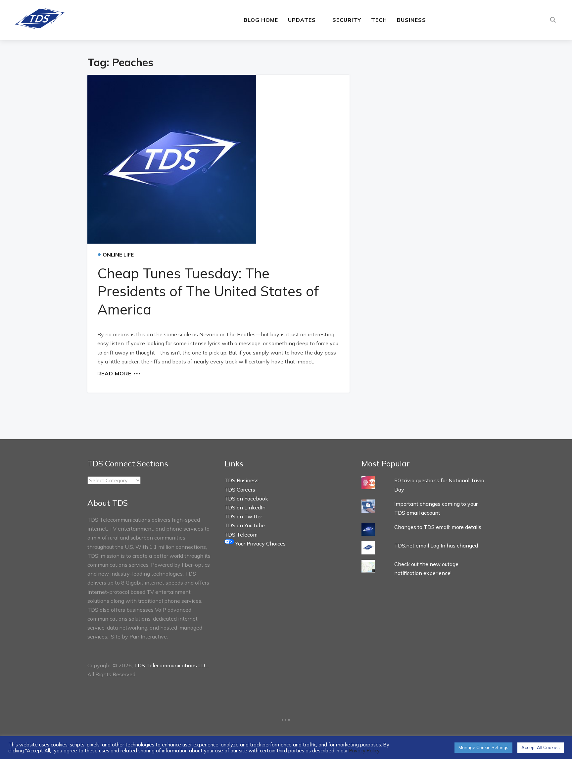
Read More (114, 373)
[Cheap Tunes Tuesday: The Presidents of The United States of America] (218, 159)
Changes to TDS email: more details (437, 527)
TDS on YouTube (244, 525)
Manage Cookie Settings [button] (483, 747)
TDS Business (241, 480)
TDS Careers (239, 489)
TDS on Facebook (246, 498)
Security (346, 20)
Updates (302, 20)
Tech (379, 20)
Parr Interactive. (148, 636)
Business (411, 20)
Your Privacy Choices (260, 543)
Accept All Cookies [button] (540, 747)
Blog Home (261, 20)
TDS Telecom (241, 534)
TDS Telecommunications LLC (171, 665)
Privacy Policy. (364, 750)
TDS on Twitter (243, 516)
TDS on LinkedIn (244, 507)
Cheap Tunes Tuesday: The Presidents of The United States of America (208, 291)
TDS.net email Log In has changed (436, 545)
